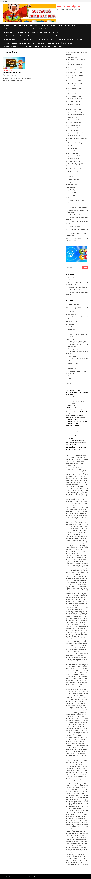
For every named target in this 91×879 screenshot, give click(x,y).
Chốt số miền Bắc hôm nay (71, 392)
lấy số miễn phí (69, 413)
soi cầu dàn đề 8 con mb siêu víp (74, 80)
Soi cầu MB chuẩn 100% (40, 25)
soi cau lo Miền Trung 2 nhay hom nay (73, 419)
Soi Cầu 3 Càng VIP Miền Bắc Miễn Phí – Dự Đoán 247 (70, 39)
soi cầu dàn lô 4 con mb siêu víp (74, 88)
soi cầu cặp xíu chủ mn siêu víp (74, 122)
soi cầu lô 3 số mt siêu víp (72, 158)
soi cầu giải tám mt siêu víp (73, 156)
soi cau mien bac (69, 437)
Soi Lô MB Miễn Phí (42, 32)
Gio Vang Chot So (53, 32)
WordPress (29, 876)
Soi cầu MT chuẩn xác (9, 29)
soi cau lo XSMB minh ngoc (72, 433)
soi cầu (80, 438)
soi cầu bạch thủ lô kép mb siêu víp (75, 67)
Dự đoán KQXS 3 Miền (69, 29)
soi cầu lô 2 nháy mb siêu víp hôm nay (76, 59)
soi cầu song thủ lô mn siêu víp (74, 143)
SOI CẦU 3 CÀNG (38, 36)
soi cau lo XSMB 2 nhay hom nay (73, 427)
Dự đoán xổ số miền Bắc (70, 409)
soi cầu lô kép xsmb (81, 442)
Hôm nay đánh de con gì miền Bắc (71, 411)
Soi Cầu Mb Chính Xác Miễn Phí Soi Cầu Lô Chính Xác (17, 43)
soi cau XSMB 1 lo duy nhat (72, 438)
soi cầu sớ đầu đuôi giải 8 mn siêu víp (75, 133)
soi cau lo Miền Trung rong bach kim (73, 425)
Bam (35, 876)
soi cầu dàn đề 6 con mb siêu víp (74, 78)
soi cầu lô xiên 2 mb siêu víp (73, 101)
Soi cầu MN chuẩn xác (70, 25)
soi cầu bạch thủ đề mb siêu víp (74, 64)
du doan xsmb (84, 403)
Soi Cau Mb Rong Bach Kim (39, 43)
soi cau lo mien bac (81, 417)
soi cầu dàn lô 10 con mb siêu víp (74, 86)
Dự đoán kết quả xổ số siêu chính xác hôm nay (75, 407)
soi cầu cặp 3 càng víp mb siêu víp (74, 72)
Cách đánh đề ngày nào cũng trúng (72, 398)
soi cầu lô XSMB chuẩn (71, 449)
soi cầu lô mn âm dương (76, 447)
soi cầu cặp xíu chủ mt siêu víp (74, 151)
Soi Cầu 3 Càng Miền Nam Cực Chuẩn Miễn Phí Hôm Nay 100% (19, 39)
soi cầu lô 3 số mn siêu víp (72, 130)
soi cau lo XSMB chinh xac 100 (80, 429)
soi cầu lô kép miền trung (71, 442)
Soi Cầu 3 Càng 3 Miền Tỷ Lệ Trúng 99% (54, 36)
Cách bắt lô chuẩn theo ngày (82, 392)
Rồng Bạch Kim (68, 417)
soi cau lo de (74, 417)
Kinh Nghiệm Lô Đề (29, 29)
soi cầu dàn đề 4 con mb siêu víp (74, 75)
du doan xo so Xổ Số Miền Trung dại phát (74, 403)
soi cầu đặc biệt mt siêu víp (73, 153)
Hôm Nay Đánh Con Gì (56, 29)
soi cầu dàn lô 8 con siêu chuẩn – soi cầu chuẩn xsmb (18, 25)
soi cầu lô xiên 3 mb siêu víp (73, 104)
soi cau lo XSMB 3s (70, 429)
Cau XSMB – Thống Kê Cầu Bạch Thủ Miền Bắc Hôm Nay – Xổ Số (50, 46)
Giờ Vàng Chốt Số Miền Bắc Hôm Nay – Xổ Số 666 (60, 43)
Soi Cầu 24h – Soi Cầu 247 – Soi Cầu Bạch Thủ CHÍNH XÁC (18, 36)
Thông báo (69, 383)
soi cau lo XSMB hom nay (72, 431)
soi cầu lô (81, 440)
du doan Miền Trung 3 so (70, 400)
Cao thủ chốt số (77, 390)
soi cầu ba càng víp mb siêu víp (74, 62)
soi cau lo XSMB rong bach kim (73, 435)
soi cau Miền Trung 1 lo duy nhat (80, 437)
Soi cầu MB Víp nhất (55, 25)
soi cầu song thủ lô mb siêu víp (74, 112)
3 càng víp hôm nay (70, 390)
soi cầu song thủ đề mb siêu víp (74, 109)
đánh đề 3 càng (79, 449)
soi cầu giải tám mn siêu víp (73, 128)
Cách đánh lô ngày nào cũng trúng (74, 396)
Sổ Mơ (20, 29)
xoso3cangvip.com (69, 6)
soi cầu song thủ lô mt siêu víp (74, 168)
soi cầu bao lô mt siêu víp (72, 148)
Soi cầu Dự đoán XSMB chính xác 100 (72, 440)
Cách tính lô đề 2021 (69, 394)
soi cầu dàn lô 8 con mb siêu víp (74, 96)
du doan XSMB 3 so (70, 405)
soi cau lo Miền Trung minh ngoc (72, 423)
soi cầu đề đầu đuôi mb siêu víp (74, 99)
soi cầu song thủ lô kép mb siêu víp (75, 114)
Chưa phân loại (70, 311)
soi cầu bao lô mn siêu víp (12, 73)
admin (8, 75)
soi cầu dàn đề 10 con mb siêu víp (74, 83)
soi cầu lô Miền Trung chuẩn (71, 444)
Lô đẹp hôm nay (82, 411)
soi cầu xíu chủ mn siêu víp (73, 135)
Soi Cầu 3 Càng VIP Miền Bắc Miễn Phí (46, 39)
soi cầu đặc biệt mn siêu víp (73, 125)
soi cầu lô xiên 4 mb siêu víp (73, 107)
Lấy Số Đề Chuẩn (8, 32)
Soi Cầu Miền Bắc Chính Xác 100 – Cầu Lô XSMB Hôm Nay (18, 46)
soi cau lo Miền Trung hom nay (82, 421)
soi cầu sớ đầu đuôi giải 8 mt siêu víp (75, 161)
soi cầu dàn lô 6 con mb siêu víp (74, 91)
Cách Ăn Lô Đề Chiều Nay (42, 29)
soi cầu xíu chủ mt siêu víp (73, 171)
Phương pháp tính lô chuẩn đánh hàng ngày (74, 415)
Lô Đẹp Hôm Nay (19, 32)
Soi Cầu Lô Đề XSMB (30, 32)
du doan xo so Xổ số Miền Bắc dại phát (75, 402)
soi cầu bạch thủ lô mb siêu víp (74, 70)
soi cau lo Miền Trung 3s (70, 421)
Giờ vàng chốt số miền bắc (79, 409)
